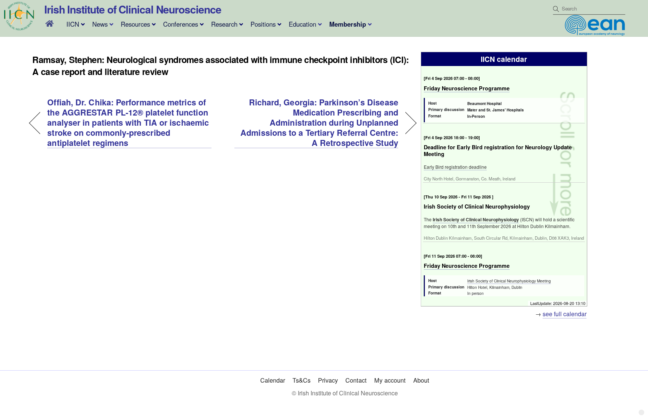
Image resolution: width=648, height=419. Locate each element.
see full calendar (564, 313)
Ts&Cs (301, 379)
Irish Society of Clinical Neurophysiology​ (476, 219)
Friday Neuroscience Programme (467, 88)
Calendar (272, 379)
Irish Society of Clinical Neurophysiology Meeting (509, 281)
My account (390, 379)
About (421, 379)
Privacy (328, 379)
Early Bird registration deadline (455, 167)
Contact (356, 379)
